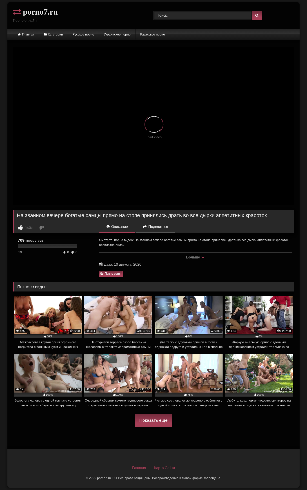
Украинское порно (117, 34)
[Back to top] (293, 476)
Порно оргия (113, 273)
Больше (193, 257)
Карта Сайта (164, 468)
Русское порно (83, 34)
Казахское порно (152, 34)
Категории (55, 34)
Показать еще (153, 420)
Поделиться (157, 227)
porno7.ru (39, 11)
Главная (28, 34)
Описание (119, 227)
